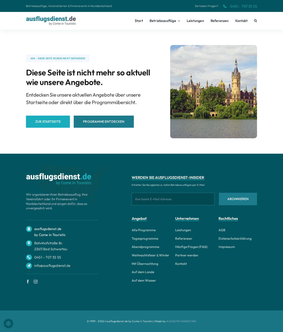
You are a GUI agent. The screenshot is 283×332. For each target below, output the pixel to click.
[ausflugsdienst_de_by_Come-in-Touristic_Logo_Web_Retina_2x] (58, 175)
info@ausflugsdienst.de (52, 265)
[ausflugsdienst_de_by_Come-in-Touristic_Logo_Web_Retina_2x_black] (51, 18)
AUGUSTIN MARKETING (181, 321)
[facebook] (28, 282)
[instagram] (36, 282)
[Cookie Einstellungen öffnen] (8, 327)
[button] (255, 21)
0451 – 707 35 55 (243, 6)
